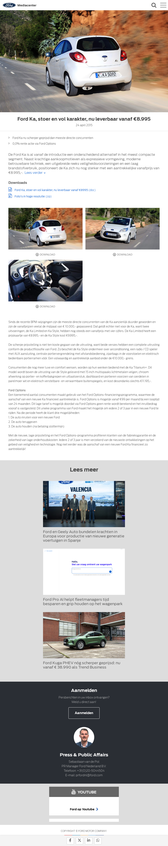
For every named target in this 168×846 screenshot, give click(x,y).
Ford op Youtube (82, 809)
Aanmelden (84, 713)
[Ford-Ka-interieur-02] (45, 280)
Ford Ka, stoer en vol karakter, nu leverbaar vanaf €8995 (51, 190)
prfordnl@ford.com (89, 775)
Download (47, 254)
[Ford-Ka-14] (45, 229)
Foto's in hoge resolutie (30, 196)
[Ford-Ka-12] (122, 229)
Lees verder (34, 173)
